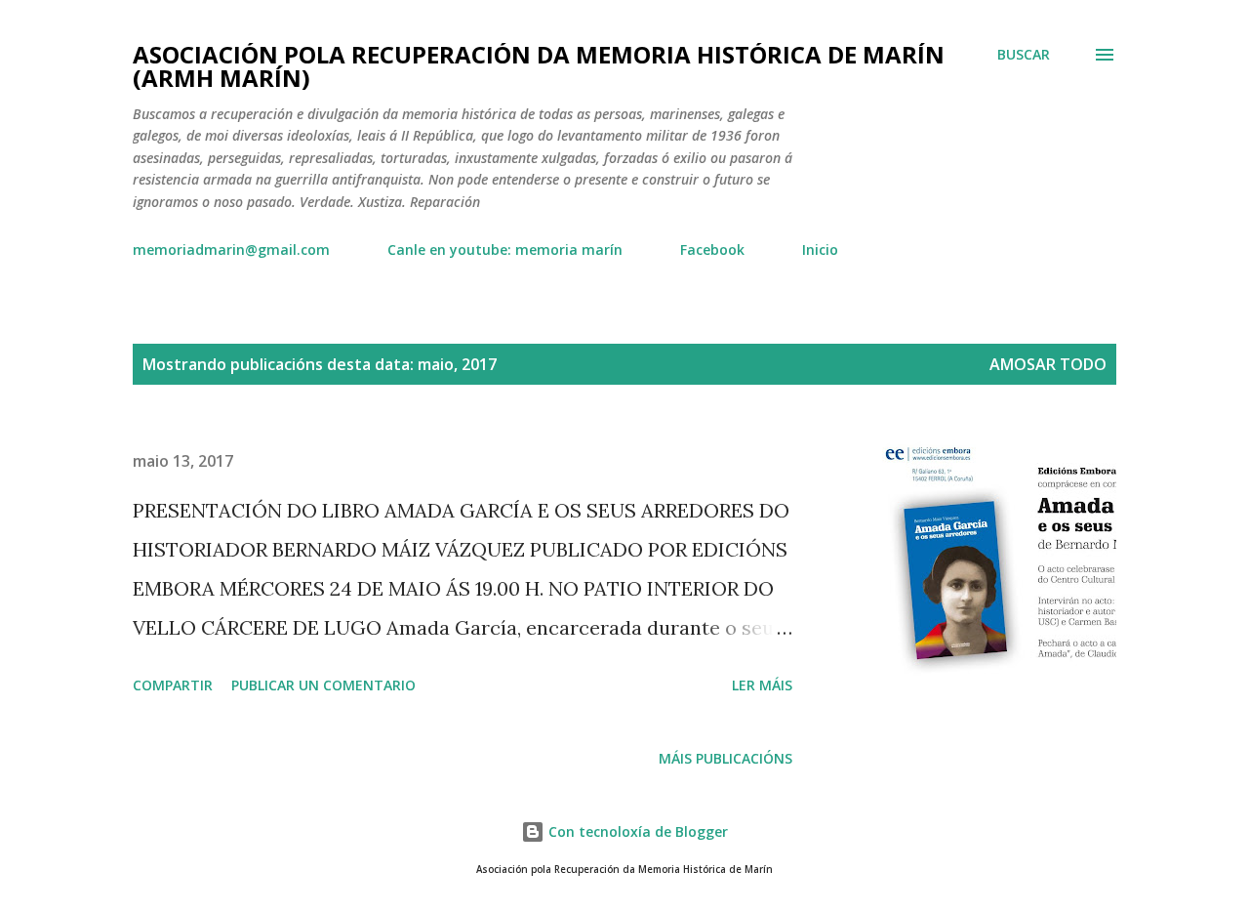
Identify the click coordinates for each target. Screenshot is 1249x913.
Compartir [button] (173, 685)
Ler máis (762, 685)
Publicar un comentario (323, 685)
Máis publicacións (725, 758)
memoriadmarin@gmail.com (231, 249)
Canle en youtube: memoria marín (505, 249)
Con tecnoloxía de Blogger (636, 831)
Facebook (712, 249)
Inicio (820, 249)
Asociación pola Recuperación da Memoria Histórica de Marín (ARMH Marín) (539, 66)
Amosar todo (1048, 364)
